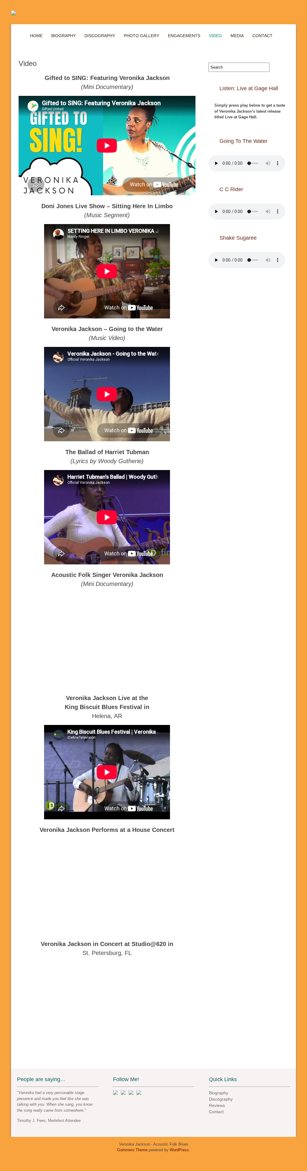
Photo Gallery (141, 35)
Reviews (217, 1105)
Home (36, 35)
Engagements (184, 35)
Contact (262, 35)
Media (237, 35)
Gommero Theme (132, 1150)
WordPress (179, 1150)
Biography (63, 35)
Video (215, 35)
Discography (100, 35)
